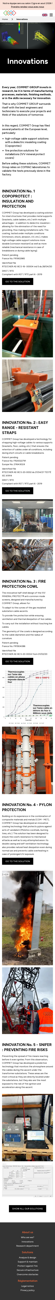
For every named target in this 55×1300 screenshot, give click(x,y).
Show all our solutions (27, 1208)
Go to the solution (17, 281)
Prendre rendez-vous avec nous (27, 6)
